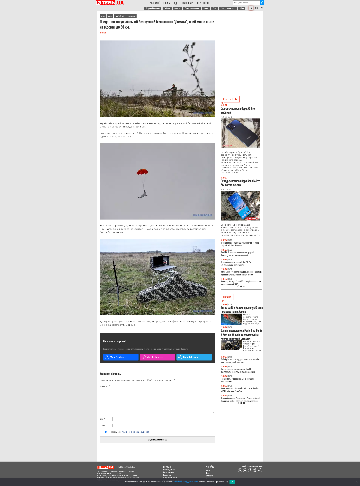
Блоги (208, 473)
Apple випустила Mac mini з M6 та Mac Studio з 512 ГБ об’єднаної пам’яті (240, 390)
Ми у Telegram (190, 357)
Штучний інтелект (153, 8)
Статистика (167, 475)
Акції (208, 470)
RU (256, 8)
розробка (132, 16)
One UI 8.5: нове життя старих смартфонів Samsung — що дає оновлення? (238, 254)
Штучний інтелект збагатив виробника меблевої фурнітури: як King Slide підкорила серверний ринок (240, 401)
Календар (187, 3)
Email (103, 425)
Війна (241, 8)
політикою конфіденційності (135, 432)
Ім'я (102, 419)
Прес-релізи (202, 3)
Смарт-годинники (192, 8)
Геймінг (167, 8)
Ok (232, 482)
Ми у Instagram (155, 357)
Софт (214, 8)
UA (251, 8)
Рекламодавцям (169, 469)
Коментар (105, 386)
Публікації (154, 3)
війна (103, 16)
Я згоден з (130, 432)
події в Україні (120, 16)
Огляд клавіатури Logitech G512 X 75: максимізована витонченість (236, 263)
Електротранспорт (228, 8)
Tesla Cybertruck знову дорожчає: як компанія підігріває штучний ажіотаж (240, 361)
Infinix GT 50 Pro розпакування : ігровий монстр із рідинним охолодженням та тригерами (241, 273)
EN (262, 8)
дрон (110, 16)
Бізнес (205, 8)
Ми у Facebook (118, 357)
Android (177, 8)
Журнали (209, 475)
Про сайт (167, 466)
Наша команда (168, 472)
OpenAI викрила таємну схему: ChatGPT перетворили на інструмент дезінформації (238, 370)
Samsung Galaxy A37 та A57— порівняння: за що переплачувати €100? (241, 283)
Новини (166, 3)
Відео (176, 3)
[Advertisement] (242, 36)
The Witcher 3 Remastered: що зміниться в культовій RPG (237, 380)
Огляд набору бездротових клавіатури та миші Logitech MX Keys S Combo (240, 244)
